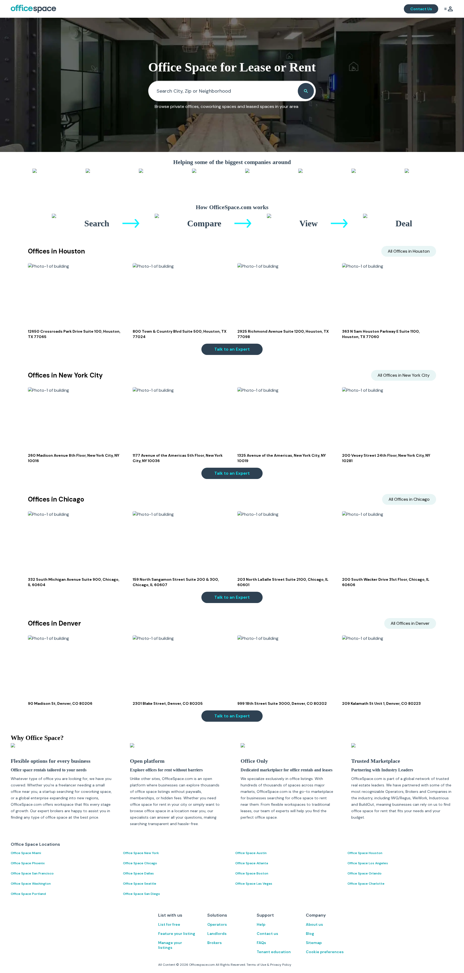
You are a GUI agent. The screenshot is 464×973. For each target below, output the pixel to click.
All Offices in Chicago (409, 499)
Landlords (217, 933)
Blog (310, 933)
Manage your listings (170, 945)
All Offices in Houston (409, 251)
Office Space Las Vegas (253, 883)
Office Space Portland (28, 894)
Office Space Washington (31, 883)
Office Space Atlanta (251, 863)
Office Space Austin (251, 853)
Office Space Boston (251, 873)
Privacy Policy (280, 965)
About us (314, 924)
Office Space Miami (26, 853)
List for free (169, 924)
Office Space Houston (364, 853)
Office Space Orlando (364, 873)
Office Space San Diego (141, 894)
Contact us (267, 933)
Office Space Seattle (139, 883)
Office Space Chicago (140, 863)
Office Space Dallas (138, 873)
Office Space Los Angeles (367, 863)
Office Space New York (141, 853)
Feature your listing (176, 933)
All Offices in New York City (404, 375)
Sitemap (314, 942)
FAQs (261, 942)
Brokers (214, 942)
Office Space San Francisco (32, 873)
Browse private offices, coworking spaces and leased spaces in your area (226, 106)
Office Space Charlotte (366, 883)
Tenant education (274, 951)
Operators (217, 924)
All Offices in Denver (410, 623)
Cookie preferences (325, 951)
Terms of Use (256, 965)
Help (261, 924)
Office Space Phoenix (28, 863)
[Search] (306, 91)
